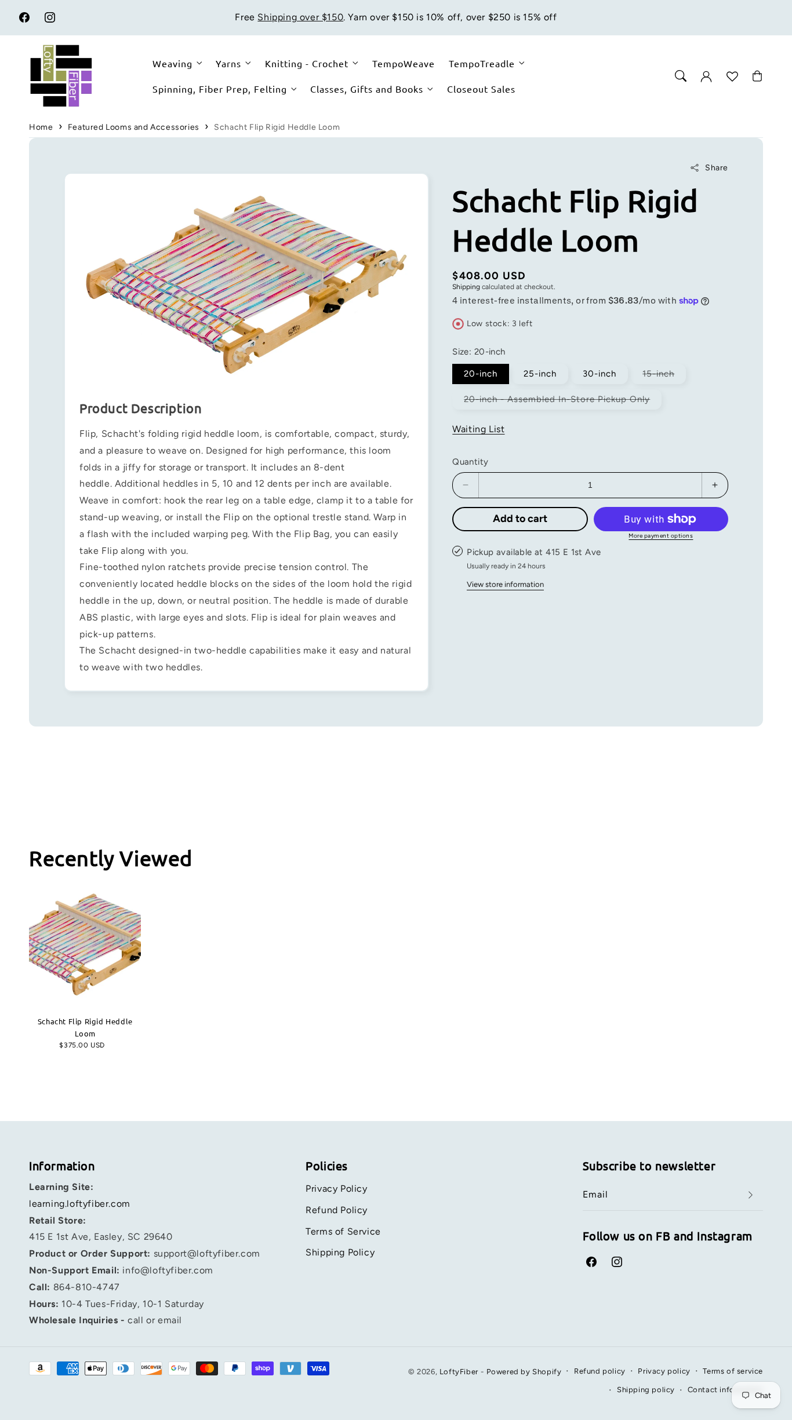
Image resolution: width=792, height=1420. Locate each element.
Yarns (228, 63)
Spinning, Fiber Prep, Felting (219, 88)
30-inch (599, 373)
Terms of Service (343, 1231)
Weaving (172, 63)
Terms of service (733, 1371)
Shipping (466, 287)
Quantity (470, 462)
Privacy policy (664, 1371)
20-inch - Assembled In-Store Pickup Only (563, 401)
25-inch (540, 373)
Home (41, 127)
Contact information (725, 1389)
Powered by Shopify (524, 1371)
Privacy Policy (336, 1188)
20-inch (480, 373)
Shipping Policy (340, 1252)
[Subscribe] (750, 1195)
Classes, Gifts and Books (366, 88)
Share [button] (716, 168)
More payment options (660, 535)
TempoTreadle (482, 63)
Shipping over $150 (300, 17)
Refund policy (600, 1371)
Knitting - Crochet (306, 63)
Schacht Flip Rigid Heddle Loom (277, 127)
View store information (505, 584)
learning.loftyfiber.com (79, 1203)
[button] (680, 76)
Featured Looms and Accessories (133, 127)
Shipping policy (646, 1389)
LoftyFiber (458, 1371)
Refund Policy (337, 1209)
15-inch (664, 376)
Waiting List (478, 429)
